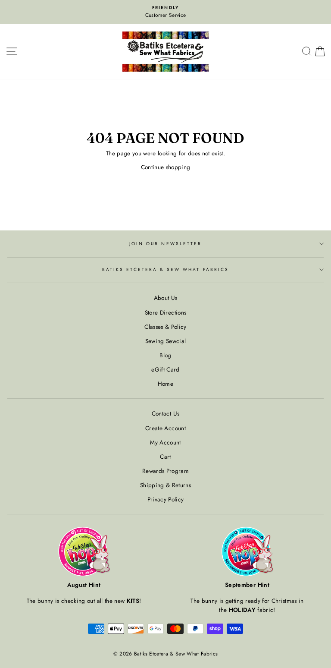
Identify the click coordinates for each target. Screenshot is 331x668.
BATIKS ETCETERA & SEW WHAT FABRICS (165, 269)
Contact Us (165, 413)
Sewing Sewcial (165, 341)
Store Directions (165, 312)
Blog (165, 355)
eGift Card (165, 369)
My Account (165, 442)
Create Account (165, 428)
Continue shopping (165, 167)
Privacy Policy (165, 499)
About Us (166, 297)
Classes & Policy (165, 326)
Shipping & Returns (165, 485)
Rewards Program (165, 470)
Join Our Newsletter (165, 243)
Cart (165, 456)
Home (165, 383)
